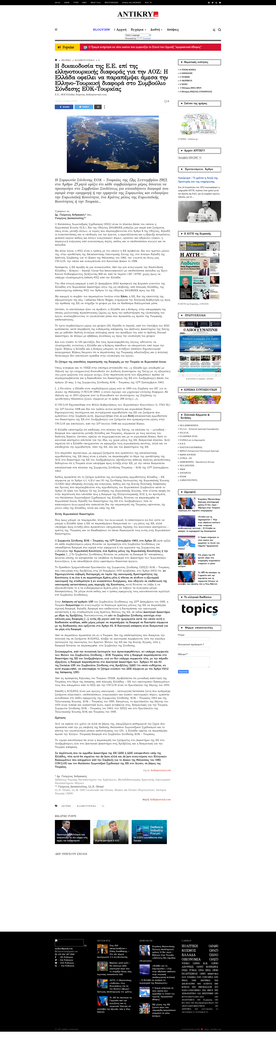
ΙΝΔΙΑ (184, 980)
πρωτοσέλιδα (192, 379)
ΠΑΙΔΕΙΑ (191, 977)
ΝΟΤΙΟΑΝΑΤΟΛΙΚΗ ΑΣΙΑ (193, 997)
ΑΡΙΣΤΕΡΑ (186, 1009)
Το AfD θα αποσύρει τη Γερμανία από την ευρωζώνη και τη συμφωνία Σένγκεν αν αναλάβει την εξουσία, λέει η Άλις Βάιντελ (199, 578)
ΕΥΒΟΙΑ (185, 987)
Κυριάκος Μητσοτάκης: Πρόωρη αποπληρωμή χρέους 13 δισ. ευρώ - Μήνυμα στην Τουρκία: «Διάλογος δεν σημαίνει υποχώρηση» (199, 505)
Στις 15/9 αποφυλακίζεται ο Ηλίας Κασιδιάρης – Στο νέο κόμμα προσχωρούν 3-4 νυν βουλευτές (113, 951)
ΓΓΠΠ (75, 2)
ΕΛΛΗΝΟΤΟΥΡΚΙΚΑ (84, 60)
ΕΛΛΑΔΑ (189, 955)
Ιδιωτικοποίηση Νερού (204, 1003)
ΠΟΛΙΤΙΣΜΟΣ (190, 973)
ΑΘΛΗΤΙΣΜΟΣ (188, 1000)
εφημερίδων (202, 379)
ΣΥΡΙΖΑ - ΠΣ (186, 458)
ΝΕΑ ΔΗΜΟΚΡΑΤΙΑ (189, 425)
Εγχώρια (137, 29)
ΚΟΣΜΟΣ (189, 950)
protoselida (210, 379)
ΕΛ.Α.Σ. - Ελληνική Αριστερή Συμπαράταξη (199, 429)
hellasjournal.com (161, 770)
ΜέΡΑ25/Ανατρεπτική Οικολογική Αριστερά (199, 451)
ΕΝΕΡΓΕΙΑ (213, 974)
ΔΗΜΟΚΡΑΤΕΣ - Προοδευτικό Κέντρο (197, 462)
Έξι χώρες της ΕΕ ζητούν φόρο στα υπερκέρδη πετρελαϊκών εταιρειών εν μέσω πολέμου (199, 560)
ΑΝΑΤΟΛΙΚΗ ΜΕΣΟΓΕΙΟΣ (193, 1006)
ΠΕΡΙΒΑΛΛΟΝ (205, 987)
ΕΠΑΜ (183, 476)
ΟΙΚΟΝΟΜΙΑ (191, 959)
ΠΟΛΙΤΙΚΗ (190, 946)
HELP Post (96, 2)
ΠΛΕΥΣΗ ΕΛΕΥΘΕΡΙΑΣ (191, 447)
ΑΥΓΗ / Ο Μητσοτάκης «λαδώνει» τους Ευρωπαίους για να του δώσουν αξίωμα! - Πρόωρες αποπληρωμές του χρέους (157, 47)
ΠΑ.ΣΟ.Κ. (184, 433)
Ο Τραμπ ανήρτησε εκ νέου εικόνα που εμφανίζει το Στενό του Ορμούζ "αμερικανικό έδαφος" (199, 543)
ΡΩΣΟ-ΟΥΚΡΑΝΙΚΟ (191, 990)
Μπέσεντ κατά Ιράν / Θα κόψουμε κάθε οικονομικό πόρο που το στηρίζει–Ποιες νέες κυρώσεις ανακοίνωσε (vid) (114, 969)
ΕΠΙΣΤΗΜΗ (207, 993)
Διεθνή (155, 29)
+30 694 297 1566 (65, 954)
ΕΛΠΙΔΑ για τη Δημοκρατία (192, 440)
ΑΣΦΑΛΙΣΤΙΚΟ (189, 993)
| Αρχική (120, 29)
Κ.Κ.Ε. (183, 443)
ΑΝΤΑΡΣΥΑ (185, 473)
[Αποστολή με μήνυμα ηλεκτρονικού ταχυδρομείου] (98, 107)
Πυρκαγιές (207, 1000)
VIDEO (186, 963)
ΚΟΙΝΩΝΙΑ (212, 966)
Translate (147, 38)
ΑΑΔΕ (66, 2)
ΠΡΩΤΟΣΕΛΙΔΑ (111, 2)
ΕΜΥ (84, 2)
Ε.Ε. (205, 963)
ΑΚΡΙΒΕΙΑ (205, 980)
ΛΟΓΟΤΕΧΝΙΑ (206, 1009)
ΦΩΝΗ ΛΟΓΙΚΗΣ (188, 454)
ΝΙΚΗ (182, 469)
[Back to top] (269, 1039)
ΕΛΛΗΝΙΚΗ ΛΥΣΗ (188, 436)
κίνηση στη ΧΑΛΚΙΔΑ (131, 2)
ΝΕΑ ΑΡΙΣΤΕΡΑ (187, 465)
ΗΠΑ (208, 970)
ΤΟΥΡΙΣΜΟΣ (200, 1012)
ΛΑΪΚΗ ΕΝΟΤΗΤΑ (188, 480)
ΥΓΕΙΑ (193, 970)
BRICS (210, 990)
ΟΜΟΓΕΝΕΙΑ (187, 1012)
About (57, 2)
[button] (214, 30)
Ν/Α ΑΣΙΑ (186, 1003)
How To (148, 2)
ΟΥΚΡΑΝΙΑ (207, 977)
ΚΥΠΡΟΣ (208, 984)
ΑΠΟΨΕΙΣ (66, 60)
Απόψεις (173, 29)
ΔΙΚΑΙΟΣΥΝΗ (188, 984)
